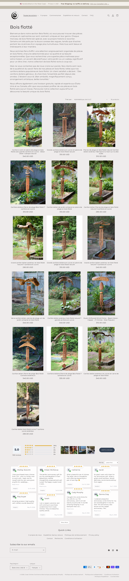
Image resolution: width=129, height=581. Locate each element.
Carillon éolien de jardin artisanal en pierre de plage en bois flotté (64, 208)
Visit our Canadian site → (99, 4)
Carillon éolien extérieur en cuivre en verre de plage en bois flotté (101, 374)
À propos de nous (35, 535)
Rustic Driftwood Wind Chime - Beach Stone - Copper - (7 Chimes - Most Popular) (101, 319)
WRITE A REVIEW (107, 450)
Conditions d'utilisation (73, 538)
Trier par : (68, 99)
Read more (15, 484)
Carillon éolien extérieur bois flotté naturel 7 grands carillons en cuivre (64, 319)
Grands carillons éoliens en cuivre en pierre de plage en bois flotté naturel (64, 151)
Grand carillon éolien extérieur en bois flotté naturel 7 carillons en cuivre (28, 263)
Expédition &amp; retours (53, 535)
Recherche (59, 538)
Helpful (15, 488)
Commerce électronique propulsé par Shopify (48, 574)
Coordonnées (114, 576)
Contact (50, 538)
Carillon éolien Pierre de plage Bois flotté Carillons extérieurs (28, 374)
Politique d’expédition (102, 576)
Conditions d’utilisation (111, 574)
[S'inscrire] (43, 550)
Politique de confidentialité (93, 574)
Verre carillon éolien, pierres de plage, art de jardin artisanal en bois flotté (28, 319)
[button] (30, 15)
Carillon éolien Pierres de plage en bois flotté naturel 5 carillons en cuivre (101, 208)
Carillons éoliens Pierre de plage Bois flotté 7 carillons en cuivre (28, 208)
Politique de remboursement (76, 535)
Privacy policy (94, 535)
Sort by (101, 462)
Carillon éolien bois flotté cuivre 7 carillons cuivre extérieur (28, 430)
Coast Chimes (29, 574)
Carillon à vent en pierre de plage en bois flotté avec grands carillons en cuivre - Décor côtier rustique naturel (28, 151)
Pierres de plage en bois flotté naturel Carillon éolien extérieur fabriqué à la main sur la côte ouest (101, 151)
